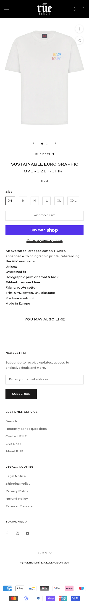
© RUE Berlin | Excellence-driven (44, 563)
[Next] (55, 143)
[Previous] (33, 143)
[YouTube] (27, 532)
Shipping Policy (17, 483)
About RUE (14, 451)
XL (59, 200)
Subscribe (21, 394)
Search (11, 421)
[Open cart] (83, 9)
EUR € (42, 552)
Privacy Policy (16, 491)
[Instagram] (17, 532)
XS (10, 200)
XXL (73, 200)
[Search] (75, 9)
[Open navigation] (6, 9)
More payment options (44, 240)
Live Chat (13, 444)
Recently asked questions (26, 428)
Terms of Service (19, 506)
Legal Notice (15, 476)
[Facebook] (7, 532)
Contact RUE (16, 436)
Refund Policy (16, 498)
